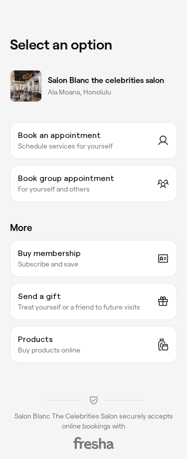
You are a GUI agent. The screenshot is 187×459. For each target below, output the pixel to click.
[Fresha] (93, 443)
